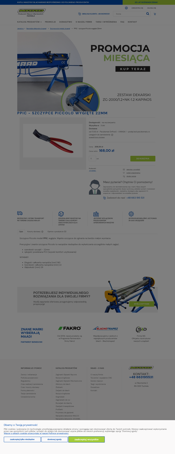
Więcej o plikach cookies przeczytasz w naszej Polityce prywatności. (36, 433)
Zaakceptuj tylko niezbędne (22, 439)
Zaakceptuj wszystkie (87, 439)
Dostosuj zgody (55, 439)
